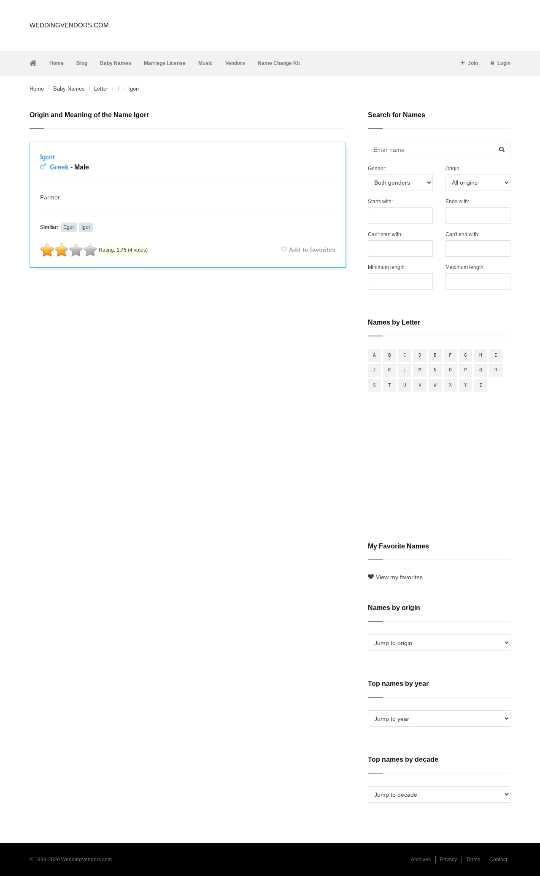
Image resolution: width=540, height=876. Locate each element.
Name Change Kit (279, 63)
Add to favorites (312, 249)
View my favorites (399, 577)
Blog (81, 63)
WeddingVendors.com (69, 25)
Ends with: (457, 201)
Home (56, 63)
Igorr (47, 157)
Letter (101, 89)
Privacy (448, 860)
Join (473, 63)
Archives (421, 860)
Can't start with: (385, 234)
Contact (498, 860)
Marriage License (165, 63)
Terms (473, 860)
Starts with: (380, 201)
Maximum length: (465, 267)
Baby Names (115, 63)
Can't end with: (462, 234)
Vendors (235, 63)
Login (503, 63)
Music (205, 63)
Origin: (453, 169)
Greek (59, 167)
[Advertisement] (188, 297)
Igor (85, 227)
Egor (68, 227)
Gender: (377, 169)
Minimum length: (387, 267)
